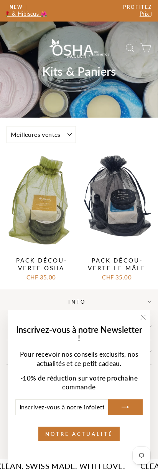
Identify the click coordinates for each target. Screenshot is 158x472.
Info (77, 302)
